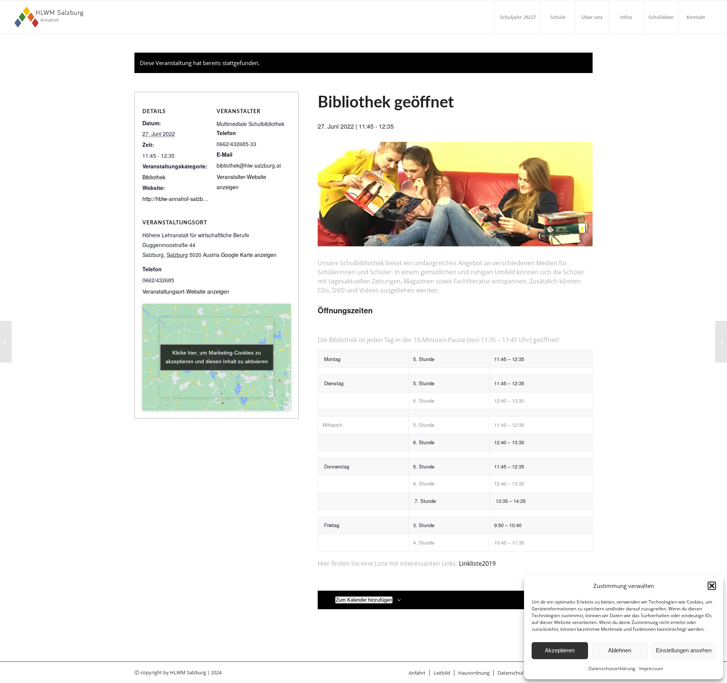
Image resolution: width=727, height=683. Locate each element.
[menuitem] (518, 17)
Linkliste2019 (477, 563)
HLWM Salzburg (188, 672)
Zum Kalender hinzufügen (364, 600)
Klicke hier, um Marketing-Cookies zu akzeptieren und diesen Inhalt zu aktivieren (216, 357)
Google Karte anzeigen (248, 254)
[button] (712, 586)
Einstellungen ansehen (683, 650)
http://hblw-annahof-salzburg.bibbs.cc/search (196, 198)
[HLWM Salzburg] (49, 17)
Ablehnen (619, 650)
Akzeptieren (559, 650)
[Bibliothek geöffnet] (6, 342)
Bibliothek (153, 177)
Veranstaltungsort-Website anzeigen (185, 291)
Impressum (651, 668)
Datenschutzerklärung (611, 668)
